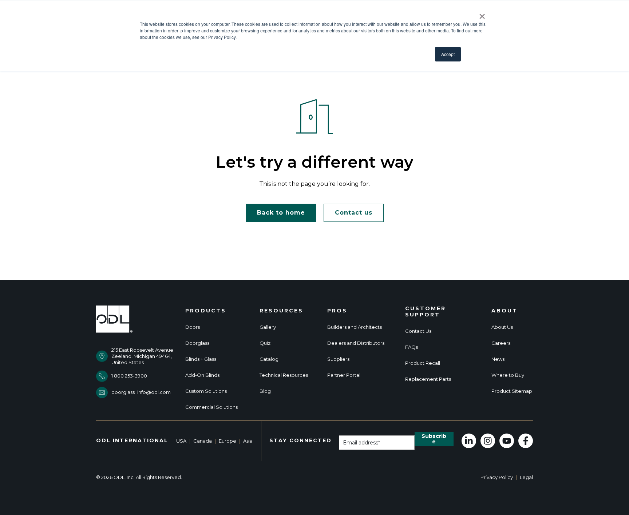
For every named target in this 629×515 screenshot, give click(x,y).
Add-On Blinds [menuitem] (202, 375)
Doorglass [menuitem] (197, 343)
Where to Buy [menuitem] (507, 375)
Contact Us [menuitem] (418, 331)
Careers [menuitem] (500, 343)
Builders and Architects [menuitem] (354, 327)
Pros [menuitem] (337, 311)
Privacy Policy (496, 477)
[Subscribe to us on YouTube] (506, 441)
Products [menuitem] (205, 311)
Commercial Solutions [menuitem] (211, 407)
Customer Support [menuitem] (425, 312)
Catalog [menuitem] (269, 359)
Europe (227, 441)
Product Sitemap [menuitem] (511, 391)
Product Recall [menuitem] (422, 363)
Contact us (353, 212)
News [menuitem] (498, 359)
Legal (526, 477)
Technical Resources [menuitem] (284, 375)
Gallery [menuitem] (268, 327)
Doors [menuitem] (192, 327)
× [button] (482, 14)
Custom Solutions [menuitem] (206, 391)
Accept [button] (448, 54)
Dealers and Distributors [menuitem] (355, 343)
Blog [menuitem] (265, 391)
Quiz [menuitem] (265, 343)
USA (181, 441)
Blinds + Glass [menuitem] (200, 359)
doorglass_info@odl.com (141, 392)
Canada (202, 441)
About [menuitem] (504, 311)
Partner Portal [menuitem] (343, 375)
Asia (248, 441)
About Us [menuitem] (502, 327)
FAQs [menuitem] (411, 347)
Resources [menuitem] (281, 311)
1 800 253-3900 (129, 376)
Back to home (281, 212)
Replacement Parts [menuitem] (428, 379)
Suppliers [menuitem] (338, 359)
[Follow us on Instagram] (487, 441)
